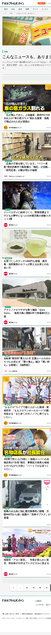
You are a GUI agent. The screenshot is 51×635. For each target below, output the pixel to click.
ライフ (35, 9)
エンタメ (45, 9)
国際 (27, 9)
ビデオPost (39, 605)
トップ (4, 13)
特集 (11, 13)
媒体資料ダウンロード (42, 614)
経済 (20, 9)
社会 (13, 9)
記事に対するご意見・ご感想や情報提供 (19, 614)
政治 (6, 9)
